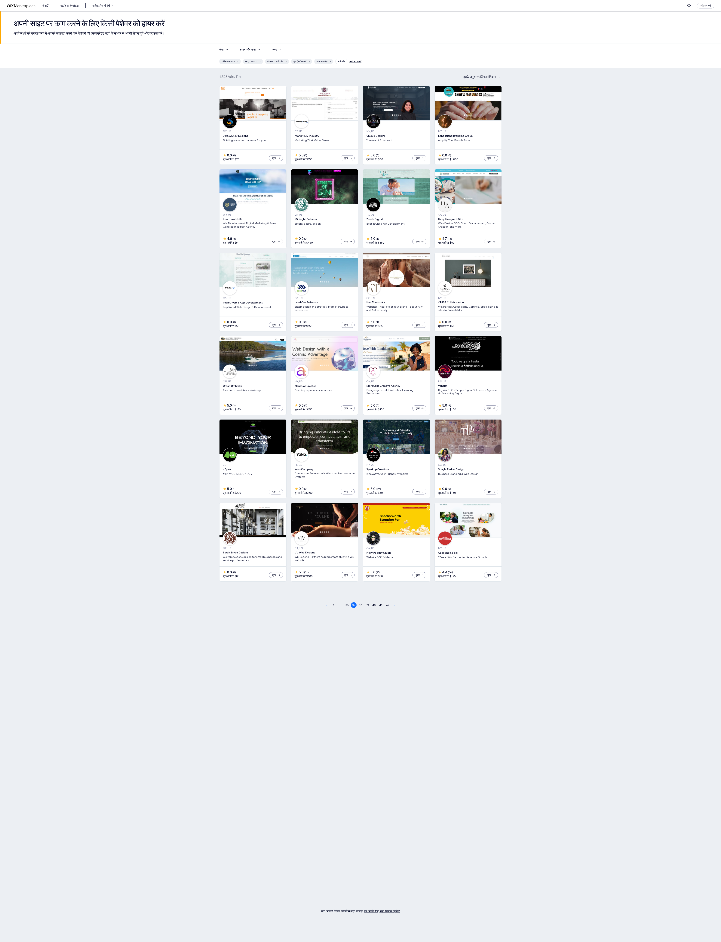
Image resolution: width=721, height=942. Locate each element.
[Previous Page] (327, 605)
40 (374, 605)
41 (380, 605)
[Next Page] (394, 605)
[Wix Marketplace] (21, 6)
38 (360, 605)
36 (347, 605)
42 (387, 605)
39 (367, 605)
